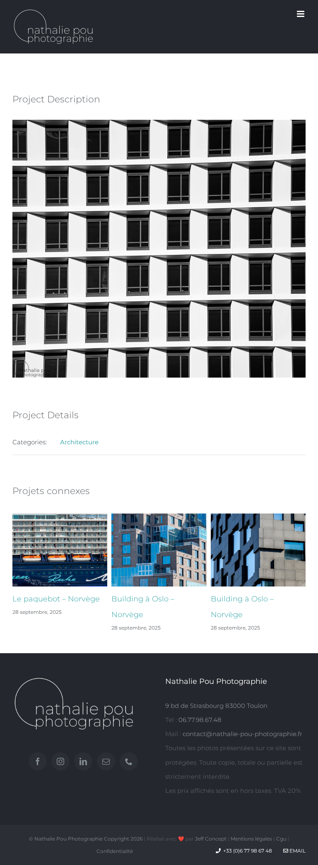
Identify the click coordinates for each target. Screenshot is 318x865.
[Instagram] (60, 761)
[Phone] (129, 761)
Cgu (281, 839)
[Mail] (106, 761)
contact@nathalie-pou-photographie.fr (242, 734)
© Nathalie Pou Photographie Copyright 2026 (85, 839)
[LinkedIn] (83, 761)
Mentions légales (251, 839)
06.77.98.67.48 (200, 720)
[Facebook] (38, 761)
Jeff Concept (210, 839)
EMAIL (297, 851)
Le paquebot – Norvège (56, 598)
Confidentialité (114, 851)
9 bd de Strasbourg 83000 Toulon (216, 706)
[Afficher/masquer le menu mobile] (301, 14)
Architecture (79, 442)
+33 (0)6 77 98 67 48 (247, 851)
